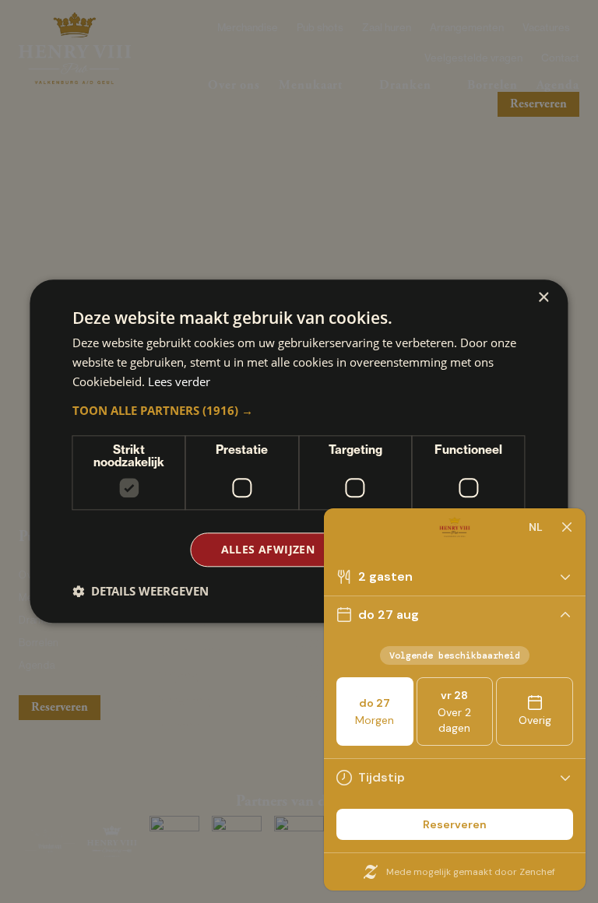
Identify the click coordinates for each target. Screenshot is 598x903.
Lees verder (179, 381)
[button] (298, 410)
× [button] (543, 298)
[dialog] (299, 451)
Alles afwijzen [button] (268, 549)
